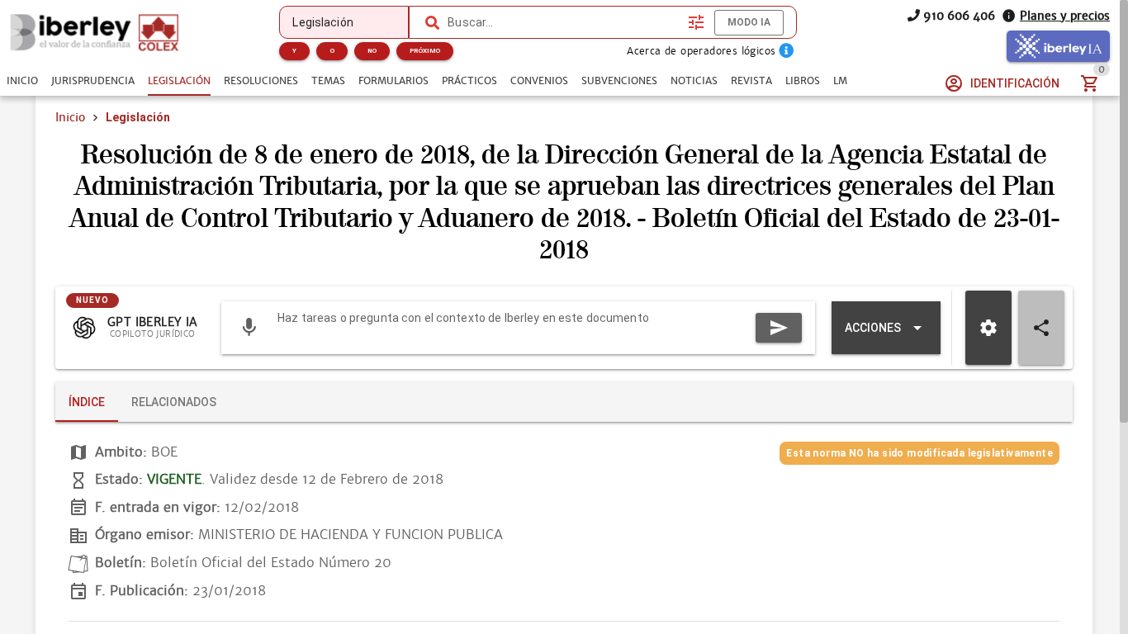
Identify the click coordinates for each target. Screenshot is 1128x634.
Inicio (70, 117)
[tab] (22, 81)
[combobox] (564, 22)
